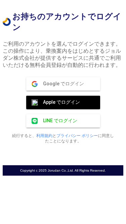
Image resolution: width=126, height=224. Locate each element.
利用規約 (44, 135)
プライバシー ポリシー (77, 135)
